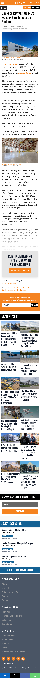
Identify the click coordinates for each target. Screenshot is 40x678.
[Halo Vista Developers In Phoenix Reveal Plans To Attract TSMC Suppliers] (10, 475)
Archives (6, 612)
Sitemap (5, 643)
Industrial (35, 7)
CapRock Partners (10, 64)
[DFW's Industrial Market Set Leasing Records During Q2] (10, 446)
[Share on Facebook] (25, 675)
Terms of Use (8, 639)
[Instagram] (18, 659)
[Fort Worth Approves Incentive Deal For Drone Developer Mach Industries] (29, 419)
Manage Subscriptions (12, 616)
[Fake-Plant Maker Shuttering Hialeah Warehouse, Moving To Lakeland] (29, 391)
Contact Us (7, 600)
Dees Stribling (14, 280)
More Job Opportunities (20, 570)
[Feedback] (23, 659)
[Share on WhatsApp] (35, 675)
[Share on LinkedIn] (5, 675)
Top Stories (7, 624)
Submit (34, 305)
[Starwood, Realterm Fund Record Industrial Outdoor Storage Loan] (29, 363)
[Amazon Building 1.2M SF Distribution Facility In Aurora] (10, 363)
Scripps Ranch (24, 73)
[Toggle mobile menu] (3, 2)
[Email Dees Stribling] (26, 28)
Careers (5, 596)
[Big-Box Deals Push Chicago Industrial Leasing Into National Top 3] (10, 419)
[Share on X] (15, 675)
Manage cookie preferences (14, 652)
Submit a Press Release (12, 592)
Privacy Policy (8, 635)
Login (4, 648)
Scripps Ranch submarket (17, 290)
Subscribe (34, 3)
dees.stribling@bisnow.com (13, 283)
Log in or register (20, 271)
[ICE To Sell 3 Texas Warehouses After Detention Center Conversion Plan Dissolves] (29, 446)
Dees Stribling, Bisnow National (13, 29)
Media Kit (6, 588)
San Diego (27, 7)
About (4, 584)
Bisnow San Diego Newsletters (18, 496)
